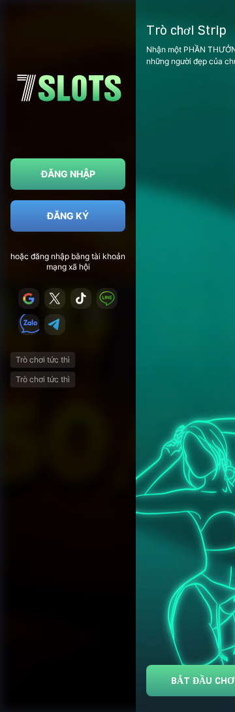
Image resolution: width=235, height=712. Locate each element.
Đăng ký (68, 215)
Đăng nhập (68, 173)
